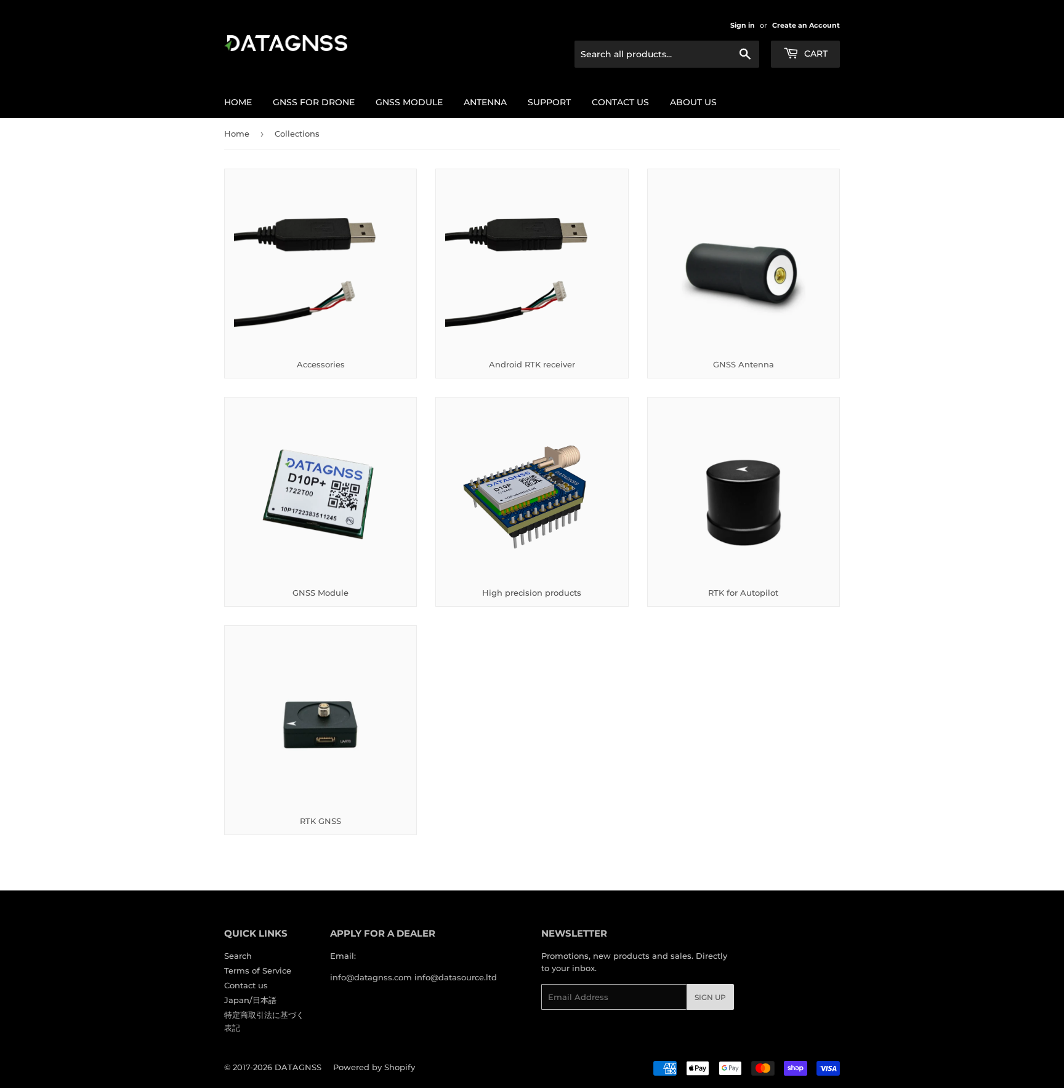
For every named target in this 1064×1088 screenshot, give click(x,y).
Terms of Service (257, 970)
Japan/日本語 (250, 1000)
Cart (815, 53)
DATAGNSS (298, 1067)
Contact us (620, 102)
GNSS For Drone (314, 102)
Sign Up (710, 997)
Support (549, 102)
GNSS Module (409, 102)
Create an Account (806, 25)
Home (238, 102)
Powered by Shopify (374, 1067)
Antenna (485, 102)
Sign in (742, 25)
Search (238, 956)
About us (693, 102)
